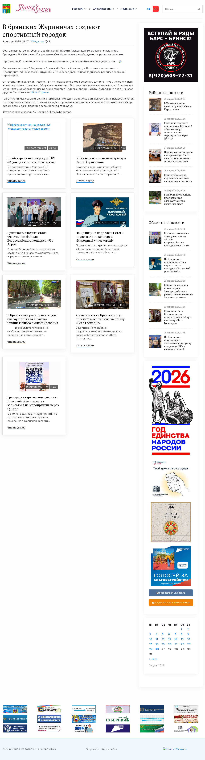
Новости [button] (78, 8)
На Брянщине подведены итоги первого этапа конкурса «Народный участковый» (99, 237)
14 (176, 639)
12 (163, 639)
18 (157, 644)
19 (163, 644)
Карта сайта (109, 749)
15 (182, 639)
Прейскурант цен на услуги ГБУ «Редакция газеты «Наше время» (31, 160)
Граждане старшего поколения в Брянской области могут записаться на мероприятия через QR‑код (33, 403)
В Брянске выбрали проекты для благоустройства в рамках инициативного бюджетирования (32, 319)
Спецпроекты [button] (102, 8)
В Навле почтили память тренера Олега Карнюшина (101, 160)
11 (157, 639)
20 (169, 644)
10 (150, 639)
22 (182, 644)
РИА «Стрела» (40, 92)
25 (157, 649)
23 (188, 644)
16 (188, 639)
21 (176, 644)
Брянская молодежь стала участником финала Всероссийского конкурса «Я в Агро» (30, 238)
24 (150, 649)
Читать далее (16, 181)
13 (169, 639)
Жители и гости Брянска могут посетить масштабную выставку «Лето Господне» (100, 319)
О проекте (92, 749)
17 (150, 644)
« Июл (153, 659)
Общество (37, 41)
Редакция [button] (127, 8)
